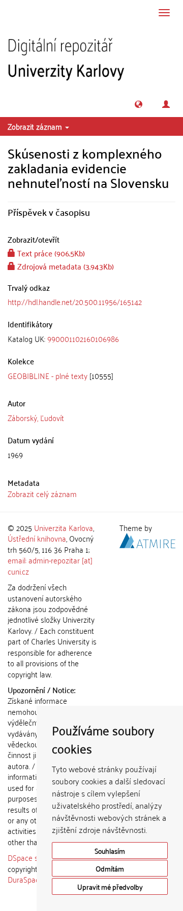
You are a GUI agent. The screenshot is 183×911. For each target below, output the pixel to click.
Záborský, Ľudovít (36, 417)
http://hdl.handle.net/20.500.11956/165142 (75, 301)
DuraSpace (25, 879)
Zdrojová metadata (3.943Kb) (64, 266)
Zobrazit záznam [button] (36, 126)
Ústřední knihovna (37, 538)
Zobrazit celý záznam (42, 493)
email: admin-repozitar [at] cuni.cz (50, 565)
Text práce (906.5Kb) (50, 253)
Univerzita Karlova (63, 527)
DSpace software (35, 857)
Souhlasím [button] (110, 850)
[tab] (91, 338)
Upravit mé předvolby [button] (110, 886)
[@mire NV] (147, 539)
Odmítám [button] (110, 868)
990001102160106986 (83, 338)
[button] (138, 104)
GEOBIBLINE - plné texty (47, 375)
